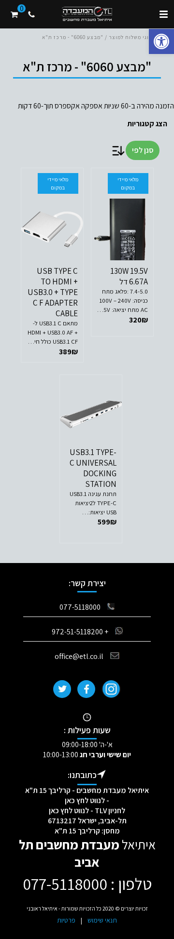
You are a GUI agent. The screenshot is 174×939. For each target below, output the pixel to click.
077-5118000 (80, 607)
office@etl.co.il (79, 656)
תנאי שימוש (102, 920)
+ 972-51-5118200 (80, 632)
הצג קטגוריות (147, 124)
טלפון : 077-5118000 (87, 884)
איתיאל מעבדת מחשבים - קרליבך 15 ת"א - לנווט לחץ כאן (87, 795)
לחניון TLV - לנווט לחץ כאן (87, 810)
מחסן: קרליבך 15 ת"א (87, 831)
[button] (161, 41)
